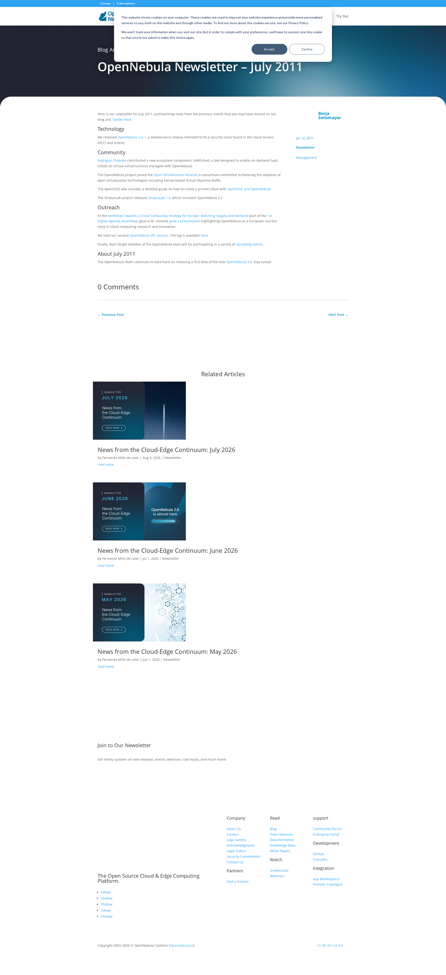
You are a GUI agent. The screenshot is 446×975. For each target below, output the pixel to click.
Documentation (282, 840)
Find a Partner (238, 881)
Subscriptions (126, 3)
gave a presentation (184, 221)
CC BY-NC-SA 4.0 (330, 945)
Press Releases (281, 834)
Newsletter (305, 147)
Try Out (342, 16)
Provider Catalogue (327, 884)
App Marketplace (326, 879)
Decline (307, 49)
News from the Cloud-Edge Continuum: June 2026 (168, 550)
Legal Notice (236, 851)
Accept (269, 49)
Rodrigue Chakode (112, 160)
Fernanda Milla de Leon (120, 457)
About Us (234, 829)
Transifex (320, 859)
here (204, 235)
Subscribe (311, 746)
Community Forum (327, 829)
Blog (273, 829)
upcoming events (249, 244)
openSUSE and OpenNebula (249, 189)
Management (306, 157)
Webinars (277, 876)
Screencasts (279, 870)
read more (106, 464)
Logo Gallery (236, 840)
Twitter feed (121, 119)
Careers (233, 834)
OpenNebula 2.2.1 (132, 137)
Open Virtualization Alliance (175, 175)
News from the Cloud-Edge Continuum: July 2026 (166, 449)
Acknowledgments (241, 845)
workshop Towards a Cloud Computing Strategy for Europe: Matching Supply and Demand (178, 215)
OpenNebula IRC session (149, 235)
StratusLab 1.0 (159, 198)
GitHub (318, 854)
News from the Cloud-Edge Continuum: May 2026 (167, 651)
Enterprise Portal (326, 834)
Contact (106, 3)
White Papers (280, 851)
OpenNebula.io (181, 945)
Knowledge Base (282, 845)
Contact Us (235, 862)
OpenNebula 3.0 (239, 262)
